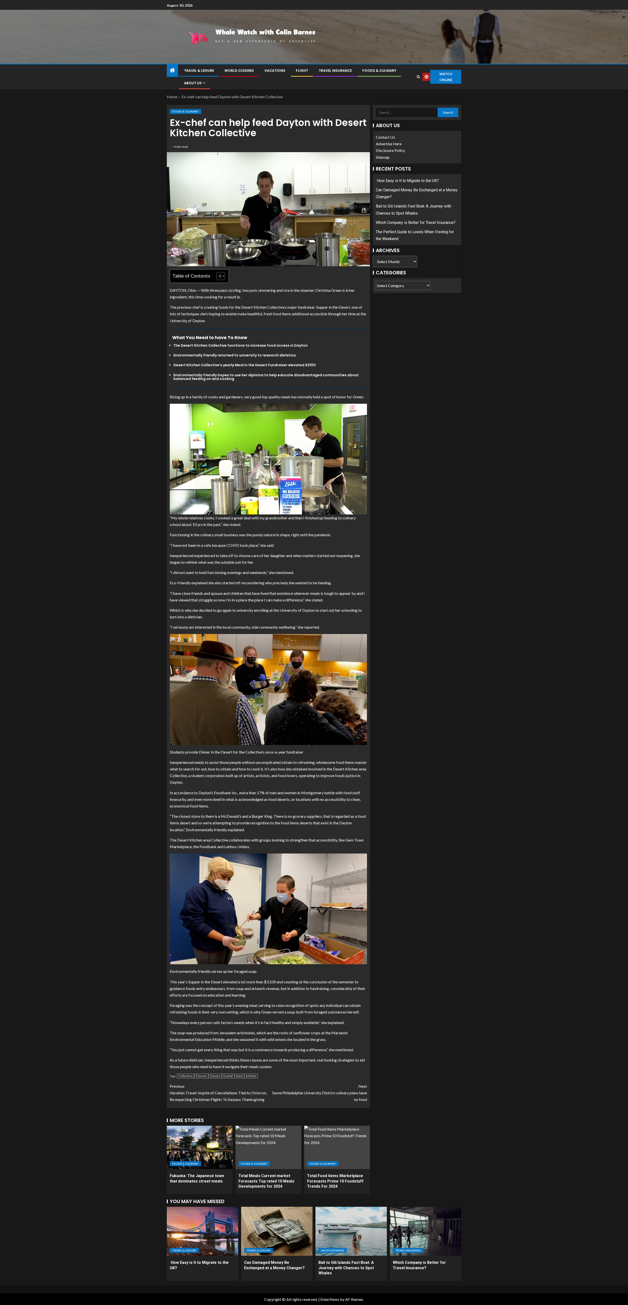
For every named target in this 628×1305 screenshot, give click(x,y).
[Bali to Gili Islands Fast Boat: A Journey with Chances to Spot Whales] (351, 1231)
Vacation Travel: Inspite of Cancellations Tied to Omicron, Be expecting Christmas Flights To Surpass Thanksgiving (218, 1093)
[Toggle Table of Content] (218, 276)
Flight (302, 70)
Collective (185, 1076)
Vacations (274, 70)
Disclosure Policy (390, 150)
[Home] (172, 70)
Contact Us (385, 137)
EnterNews (329, 1299)
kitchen (251, 1076)
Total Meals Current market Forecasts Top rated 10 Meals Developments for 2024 (266, 1181)
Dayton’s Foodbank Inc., (218, 792)
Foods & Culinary (379, 70)
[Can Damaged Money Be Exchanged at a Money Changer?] (277, 1231)
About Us (193, 83)
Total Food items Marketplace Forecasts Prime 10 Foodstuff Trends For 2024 (335, 1181)
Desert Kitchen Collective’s (264, 307)
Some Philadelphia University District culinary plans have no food (319, 1093)
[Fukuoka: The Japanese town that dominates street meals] (200, 1147)
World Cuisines (239, 70)
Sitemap (383, 157)
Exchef (228, 1076)
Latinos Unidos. (237, 846)
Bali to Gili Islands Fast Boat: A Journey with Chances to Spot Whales (346, 1267)
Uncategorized (332, 1250)
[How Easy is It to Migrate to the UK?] (202, 1231)
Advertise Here (389, 143)
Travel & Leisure (199, 70)
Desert (215, 1076)
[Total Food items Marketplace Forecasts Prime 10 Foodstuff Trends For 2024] (337, 1147)
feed (239, 1076)
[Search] (418, 77)
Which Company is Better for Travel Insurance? (416, 222)
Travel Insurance (335, 70)
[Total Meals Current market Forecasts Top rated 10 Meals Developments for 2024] (268, 1147)
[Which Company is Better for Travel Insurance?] (425, 1231)
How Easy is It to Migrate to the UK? (407, 180)
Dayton (201, 1076)
